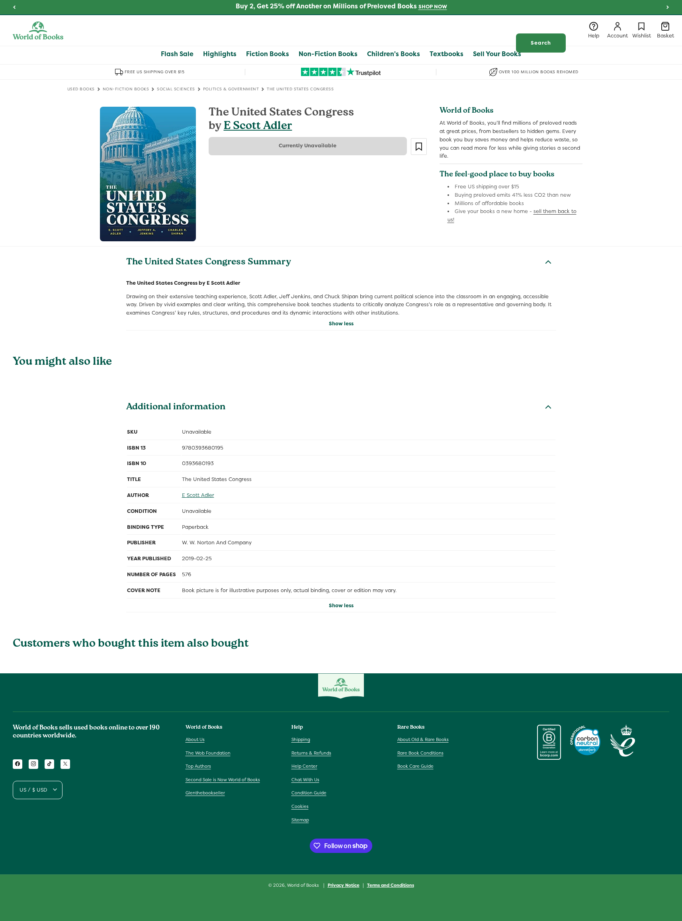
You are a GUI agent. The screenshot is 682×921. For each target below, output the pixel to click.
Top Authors (198, 766)
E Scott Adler (258, 127)
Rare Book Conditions (420, 752)
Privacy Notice (344, 884)
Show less (341, 324)
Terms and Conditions (390, 884)
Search (541, 43)
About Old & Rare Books (423, 739)
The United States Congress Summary (208, 263)
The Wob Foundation (208, 752)
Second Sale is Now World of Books (223, 779)
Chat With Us (305, 779)
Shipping (300, 739)
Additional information (175, 408)
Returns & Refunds (311, 752)
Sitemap (300, 819)
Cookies (300, 806)
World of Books (303, 885)
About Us (195, 739)
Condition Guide (308, 792)
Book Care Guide (415, 766)
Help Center (304, 766)
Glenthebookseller (205, 792)
